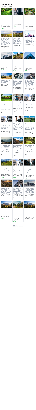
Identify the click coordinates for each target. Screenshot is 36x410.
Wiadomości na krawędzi (6, 1)
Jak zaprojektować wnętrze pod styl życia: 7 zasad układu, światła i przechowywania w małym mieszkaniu (5, 211)
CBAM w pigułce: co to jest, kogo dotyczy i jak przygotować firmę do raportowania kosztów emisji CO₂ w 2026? (29, 104)
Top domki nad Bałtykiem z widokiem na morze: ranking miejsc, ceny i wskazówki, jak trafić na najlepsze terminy (5, 62)
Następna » (20, 225)
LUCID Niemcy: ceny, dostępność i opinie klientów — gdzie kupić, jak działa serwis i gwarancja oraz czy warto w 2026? (29, 40)
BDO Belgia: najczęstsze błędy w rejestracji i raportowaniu (5, 81)
